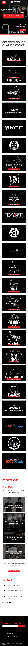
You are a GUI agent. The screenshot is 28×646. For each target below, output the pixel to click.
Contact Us (19, 15)
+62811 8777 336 (13, 585)
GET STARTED (8, 15)
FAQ (8, 639)
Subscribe (22, 626)
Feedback (17, 639)
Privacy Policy (11, 633)
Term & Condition (12, 636)
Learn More (22, 29)
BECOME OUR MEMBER (14, 570)
